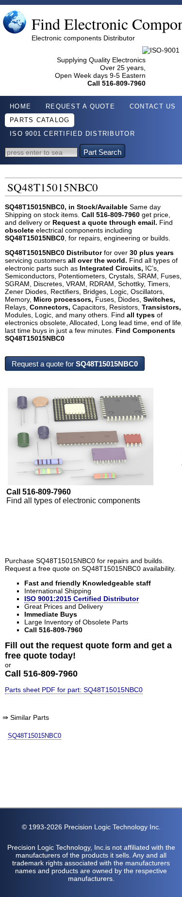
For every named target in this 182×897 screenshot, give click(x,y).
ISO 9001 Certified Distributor (72, 133)
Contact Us (153, 106)
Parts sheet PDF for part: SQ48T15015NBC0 (74, 690)
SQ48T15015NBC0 (34, 735)
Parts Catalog (39, 120)
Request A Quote (80, 106)
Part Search (102, 152)
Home (20, 106)
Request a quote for (75, 364)
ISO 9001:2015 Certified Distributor (81, 599)
